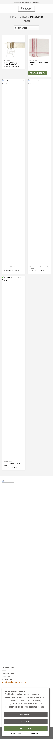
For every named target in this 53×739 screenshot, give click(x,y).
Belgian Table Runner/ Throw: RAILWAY (12, 63)
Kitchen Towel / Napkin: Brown (13, 464)
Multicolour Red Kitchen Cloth (38, 63)
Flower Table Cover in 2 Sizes (38, 268)
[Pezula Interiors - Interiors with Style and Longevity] (26, 8)
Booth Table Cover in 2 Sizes (13, 268)
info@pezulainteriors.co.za (14, 682)
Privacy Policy (15, 733)
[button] (3, 8)
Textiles (22, 17)
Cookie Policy (37, 733)
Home (13, 17)
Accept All (25, 728)
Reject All (25, 721)
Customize (25, 714)
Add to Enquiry (37, 73)
